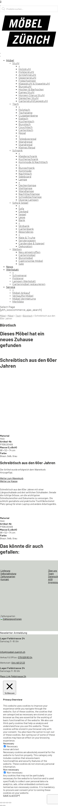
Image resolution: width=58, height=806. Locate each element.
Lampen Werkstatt (24, 281)
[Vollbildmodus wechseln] (4, 802)
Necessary (12, 746)
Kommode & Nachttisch (33, 162)
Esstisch (23, 118)
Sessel (22, 214)
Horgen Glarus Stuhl (32, 95)
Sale (21, 263)
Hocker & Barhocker (31, 89)
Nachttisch (25, 173)
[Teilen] (7, 802)
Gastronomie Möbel (31, 261)
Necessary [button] (8, 743)
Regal (22, 133)
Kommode (25, 170)
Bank (22, 220)
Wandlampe (26, 191)
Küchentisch (26, 121)
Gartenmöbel (27, 255)
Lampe (23, 179)
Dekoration (25, 246)
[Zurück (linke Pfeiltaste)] (1, 805)
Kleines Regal (27, 147)
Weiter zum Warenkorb (11, 478)
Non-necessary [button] (11, 769)
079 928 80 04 (25, 657)
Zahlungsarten (7, 576)
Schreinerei (19, 275)
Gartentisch (26, 130)
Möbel (10, 60)
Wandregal (25, 141)
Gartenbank (26, 229)
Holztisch (24, 109)
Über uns (52, 570)
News (9, 266)
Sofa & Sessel (20, 202)
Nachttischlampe (29, 194)
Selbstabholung (8, 573)
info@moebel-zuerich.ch (12, 651)
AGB (50, 579)
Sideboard (25, 176)
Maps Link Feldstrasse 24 (13, 676)
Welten (17, 249)
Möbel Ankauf (21, 293)
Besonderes (26, 231)
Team (51, 573)
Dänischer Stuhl (29, 98)
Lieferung (5, 570)
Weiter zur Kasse (8, 481)
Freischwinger (27, 80)
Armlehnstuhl (27, 75)
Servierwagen (27, 240)
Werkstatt (12, 269)
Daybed (23, 211)
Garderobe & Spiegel (31, 243)
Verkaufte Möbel (22, 295)
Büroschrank (27, 168)
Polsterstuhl (26, 72)
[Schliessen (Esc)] (10, 802)
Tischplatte (25, 112)
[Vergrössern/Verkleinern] (1, 802)
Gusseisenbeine (28, 115)
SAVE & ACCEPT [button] (11, 795)
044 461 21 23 (18, 662)
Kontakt (4, 579)
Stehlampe (25, 188)
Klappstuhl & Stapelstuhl (34, 83)
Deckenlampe (27, 185)
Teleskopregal (27, 138)
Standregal (25, 144)
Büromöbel (26, 258)
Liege (22, 217)
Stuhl (15, 63)
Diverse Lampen (29, 200)
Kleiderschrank (28, 156)
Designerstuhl (27, 77)
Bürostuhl (25, 86)
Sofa (21, 208)
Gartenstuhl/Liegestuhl (33, 101)
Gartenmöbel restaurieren (28, 284)
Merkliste (18, 301)
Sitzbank (24, 226)
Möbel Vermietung (24, 298)
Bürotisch (25, 124)
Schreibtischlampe (30, 197)
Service (10, 287)
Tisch (15, 104)
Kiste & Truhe (27, 237)
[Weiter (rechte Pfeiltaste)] (4, 805)
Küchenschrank (28, 159)
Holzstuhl (25, 69)
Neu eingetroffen (29, 252)
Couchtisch (25, 127)
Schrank (17, 150)
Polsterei (17, 278)
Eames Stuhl (26, 92)
